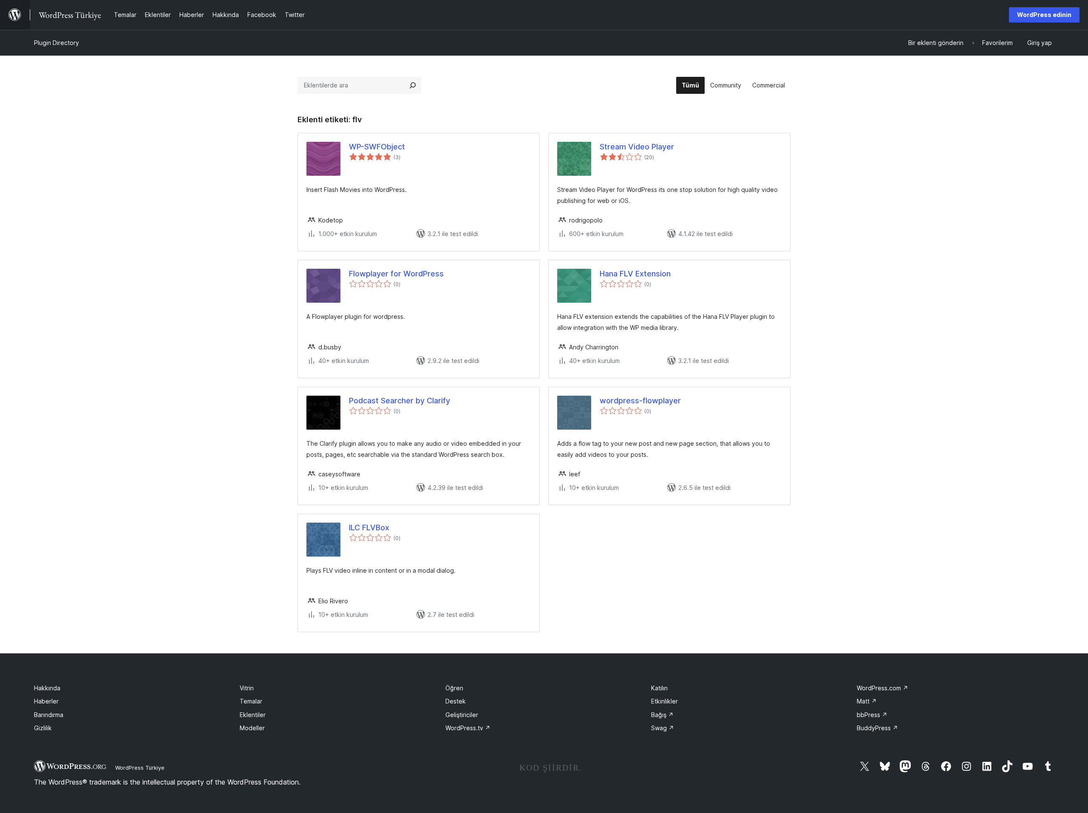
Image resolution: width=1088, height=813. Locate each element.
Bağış (662, 714)
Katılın (659, 688)
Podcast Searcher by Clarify (399, 400)
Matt (867, 701)
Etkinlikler (664, 701)
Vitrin (247, 688)
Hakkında (47, 688)
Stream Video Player (637, 146)
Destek (455, 701)
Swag (662, 727)
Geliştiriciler (461, 714)
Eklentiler (253, 714)
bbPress (872, 714)
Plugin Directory (56, 42)
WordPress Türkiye (139, 767)
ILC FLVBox (369, 527)
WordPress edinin (1044, 14)
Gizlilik (43, 727)
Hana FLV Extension (635, 273)
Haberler (46, 701)
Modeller (252, 727)
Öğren (454, 688)
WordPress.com (882, 688)
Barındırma (48, 714)
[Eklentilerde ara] (412, 85)
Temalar (251, 701)
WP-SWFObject (377, 146)
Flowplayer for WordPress (396, 273)
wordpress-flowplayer (640, 400)
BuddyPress (877, 727)
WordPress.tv (467, 727)
